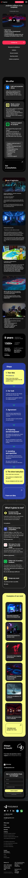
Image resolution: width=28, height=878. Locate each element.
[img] (26, 2)
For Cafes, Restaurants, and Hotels (10, 843)
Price (5, 825)
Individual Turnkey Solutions (9, 835)
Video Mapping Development (9, 838)
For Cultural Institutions (8, 844)
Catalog (6, 831)
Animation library (7, 852)
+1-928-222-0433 (8, 814)
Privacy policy (6, 857)
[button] (19, 2)
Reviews (6, 829)
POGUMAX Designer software (9, 833)
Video (5, 854)
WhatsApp (8, 764)
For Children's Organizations (9, 841)
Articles (5, 856)
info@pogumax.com (9, 767)
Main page (6, 823)
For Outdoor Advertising (8, 846)
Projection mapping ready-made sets (11, 836)
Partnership (7, 827)
